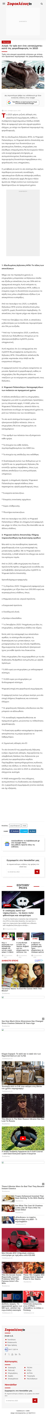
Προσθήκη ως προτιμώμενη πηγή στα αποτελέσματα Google (24, 102)
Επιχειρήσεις (13, 1373)
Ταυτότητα (11, 1339)
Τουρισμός (31, 1376)
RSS (19, 1354)
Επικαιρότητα (13, 1379)
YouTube (12, 1354)
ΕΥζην (29, 1370)
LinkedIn (16, 1354)
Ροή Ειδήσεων (32, 1379)
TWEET (25, 831)
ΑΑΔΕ (24, 826)
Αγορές (10, 1376)
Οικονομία (6, 42)
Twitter (9, 1354)
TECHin (29, 1367)
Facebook (6, 1354)
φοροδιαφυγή (15, 826)
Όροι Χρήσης (12, 1345)
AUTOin (30, 1373)
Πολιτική (11, 1370)
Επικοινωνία (12, 1342)
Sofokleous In (19, 4)
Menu (4, 3)
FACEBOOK (16, 831)
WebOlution (30, 1413)
